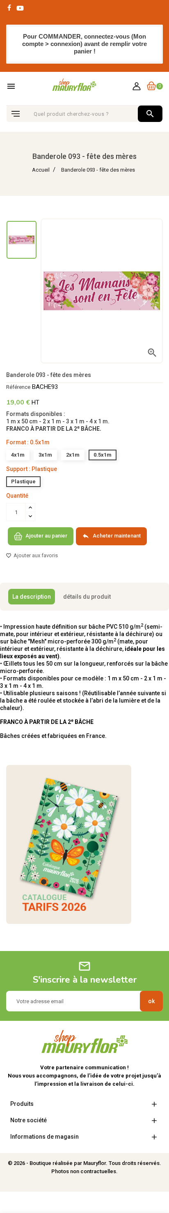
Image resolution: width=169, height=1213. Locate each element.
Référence (18, 387)
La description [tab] (31, 596)
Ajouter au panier (45, 536)
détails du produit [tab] (87, 596)
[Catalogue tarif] (68, 844)
